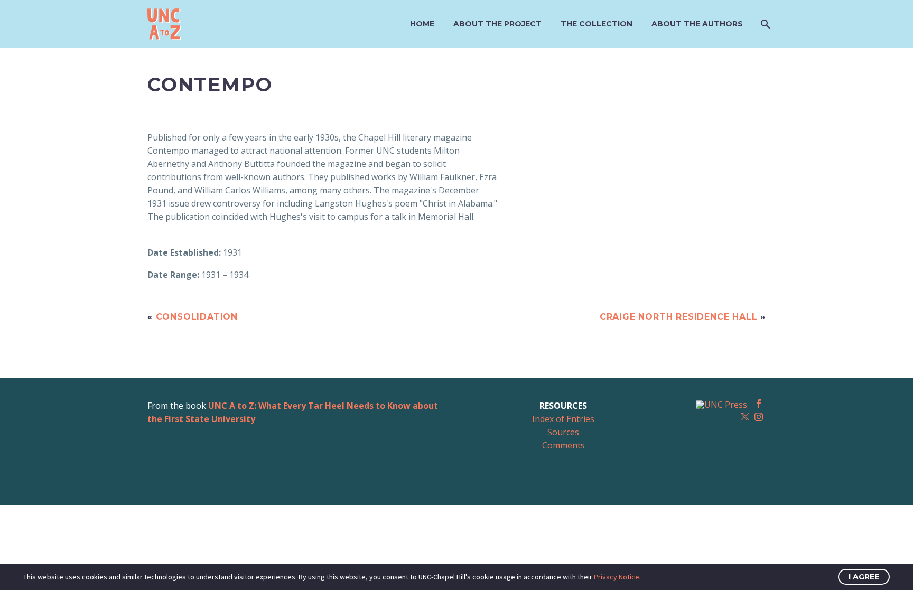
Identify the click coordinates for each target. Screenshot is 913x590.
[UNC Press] (721, 404)
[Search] (764, 24)
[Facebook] (758, 403)
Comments (563, 445)
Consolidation (197, 317)
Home (422, 24)
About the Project (497, 24)
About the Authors (697, 24)
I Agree (864, 577)
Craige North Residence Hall (679, 317)
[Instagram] (758, 417)
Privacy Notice (616, 577)
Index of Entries (563, 419)
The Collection (596, 24)
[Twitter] (745, 417)
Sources (563, 432)
